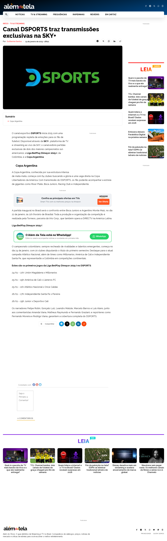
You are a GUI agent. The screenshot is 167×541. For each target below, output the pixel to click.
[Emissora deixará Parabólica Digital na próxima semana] (156, 135)
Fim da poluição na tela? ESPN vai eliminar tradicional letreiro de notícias (97, 469)
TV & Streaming (17, 24)
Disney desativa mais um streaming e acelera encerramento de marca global (124, 469)
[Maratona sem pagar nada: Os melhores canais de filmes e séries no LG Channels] (151, 455)
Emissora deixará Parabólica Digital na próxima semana (137, 135)
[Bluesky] (153, 529)
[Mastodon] (158, 529)
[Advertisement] (92, 152)
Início (5, 24)
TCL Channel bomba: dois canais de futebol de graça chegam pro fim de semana (138, 99)
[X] (154, 6)
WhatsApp (101, 236)
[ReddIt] (119, 41)
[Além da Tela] (42, 6)
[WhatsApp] (158, 6)
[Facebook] (146, 6)
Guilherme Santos (14, 41)
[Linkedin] (114, 41)
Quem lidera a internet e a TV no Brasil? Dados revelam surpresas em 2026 (137, 117)
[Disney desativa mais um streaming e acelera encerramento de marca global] (124, 455)
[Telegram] (150, 6)
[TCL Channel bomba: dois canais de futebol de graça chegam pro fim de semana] (156, 99)
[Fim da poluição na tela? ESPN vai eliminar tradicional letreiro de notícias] (156, 151)
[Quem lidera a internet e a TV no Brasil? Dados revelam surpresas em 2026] (156, 117)
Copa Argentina (16, 121)
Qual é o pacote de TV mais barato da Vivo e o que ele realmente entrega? (15, 469)
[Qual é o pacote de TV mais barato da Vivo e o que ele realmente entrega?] (156, 82)
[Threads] (162, 6)
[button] (6, 14)
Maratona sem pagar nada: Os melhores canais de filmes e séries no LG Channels (151, 469)
